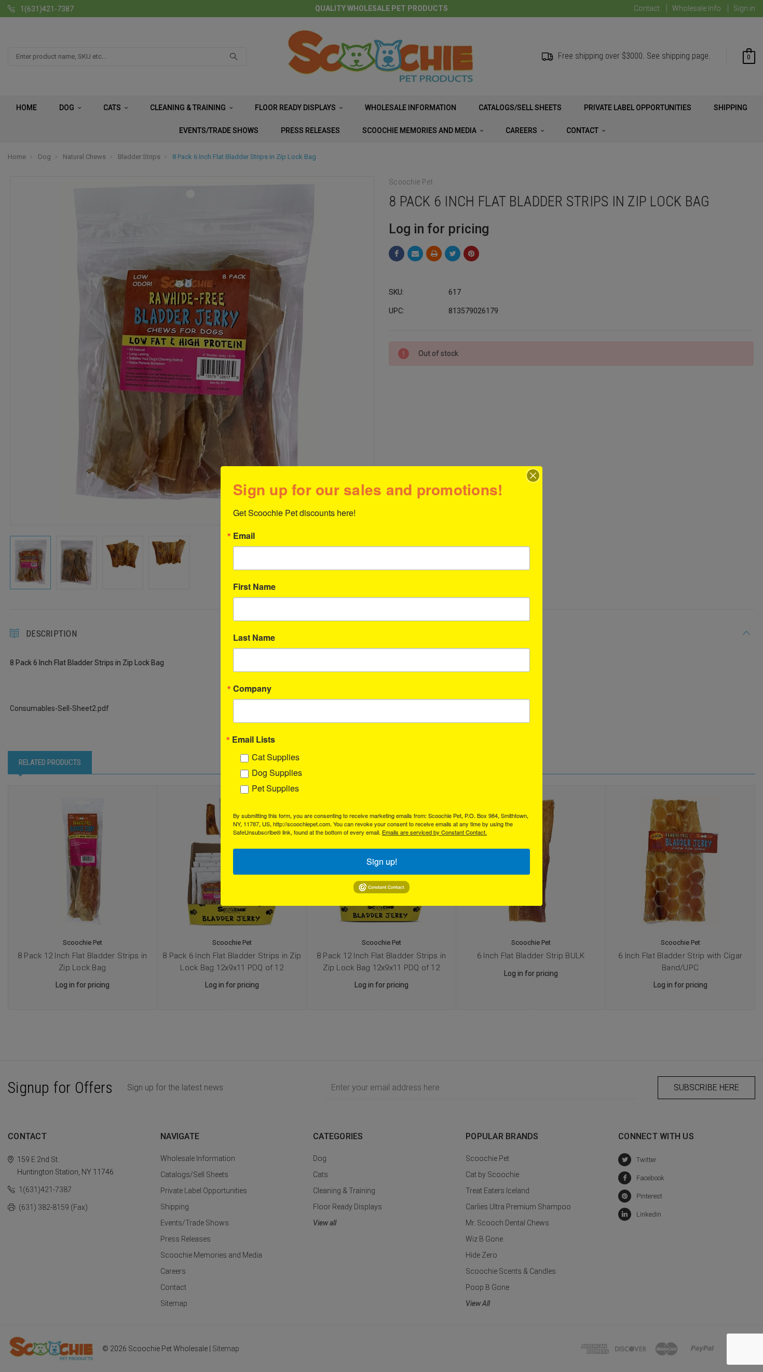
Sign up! (381, 861)
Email (244, 536)
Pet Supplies (275, 788)
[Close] (533, 475)
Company (252, 688)
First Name (254, 587)
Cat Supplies (275, 757)
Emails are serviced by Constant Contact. (434, 832)
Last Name (254, 638)
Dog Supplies (277, 773)
